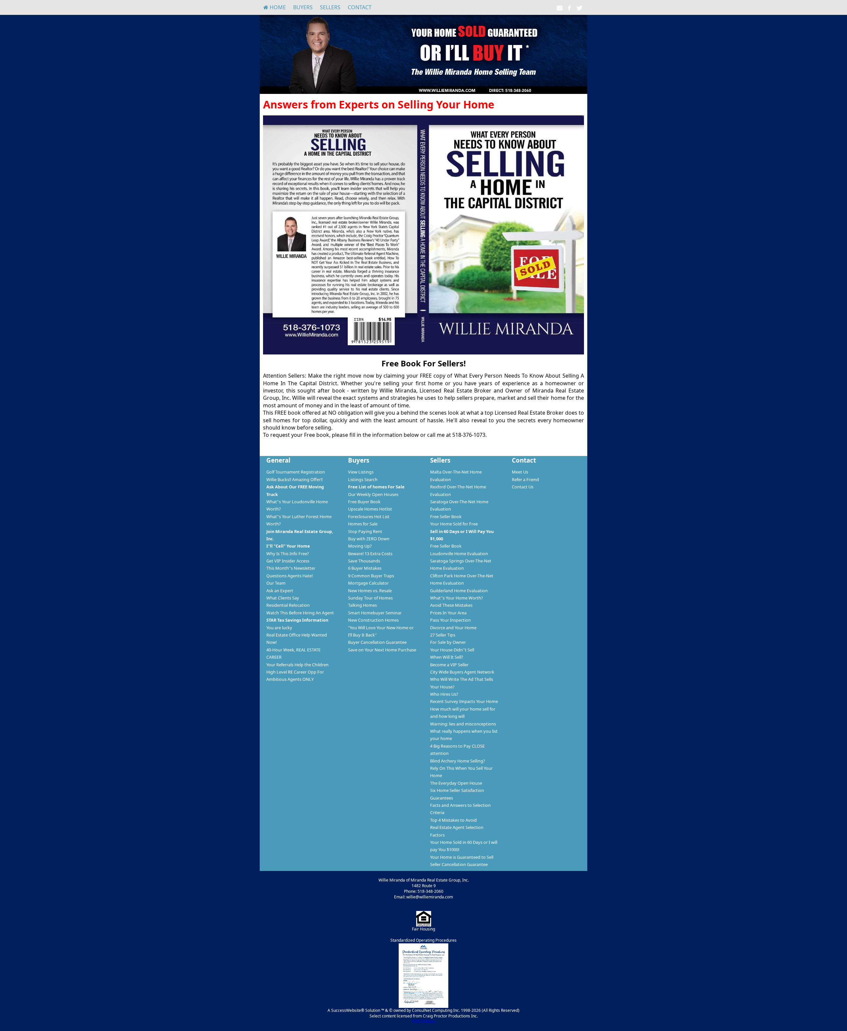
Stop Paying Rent (365, 531)
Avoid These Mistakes (451, 605)
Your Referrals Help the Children (297, 665)
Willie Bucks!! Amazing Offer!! (294, 479)
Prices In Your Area (448, 613)
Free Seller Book (446, 516)
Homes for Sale (363, 524)
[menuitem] (275, 7)
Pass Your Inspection (450, 620)
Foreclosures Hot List (368, 516)
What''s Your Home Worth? (456, 598)
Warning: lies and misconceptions (463, 724)
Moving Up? (360, 546)
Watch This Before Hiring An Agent (300, 613)
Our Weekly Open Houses (373, 494)
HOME (277, 7)
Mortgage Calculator (368, 583)
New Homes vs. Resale (370, 591)
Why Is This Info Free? (287, 554)
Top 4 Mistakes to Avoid (453, 820)
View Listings (361, 472)
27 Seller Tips (442, 635)
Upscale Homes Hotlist (370, 509)
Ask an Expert (279, 591)
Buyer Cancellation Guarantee (377, 642)
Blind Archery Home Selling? (457, 761)
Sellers (330, 7)
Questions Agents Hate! (289, 576)
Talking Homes (362, 605)
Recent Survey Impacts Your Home (464, 701)
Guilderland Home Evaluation (459, 591)
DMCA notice (424, 1021)
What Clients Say (282, 598)
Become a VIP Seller (449, 665)
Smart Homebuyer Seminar (375, 613)
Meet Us (520, 472)
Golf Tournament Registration (295, 472)
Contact (360, 7)
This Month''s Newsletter (290, 568)
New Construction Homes (373, 620)
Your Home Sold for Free (454, 524)
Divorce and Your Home (453, 628)
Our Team (276, 583)
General (278, 460)
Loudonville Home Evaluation (459, 554)
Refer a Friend (525, 479)
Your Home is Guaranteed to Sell (461, 857)
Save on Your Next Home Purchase (382, 650)
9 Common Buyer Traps (371, 576)
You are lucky (279, 628)
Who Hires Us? (444, 694)
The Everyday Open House (456, 783)
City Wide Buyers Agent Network (462, 672)
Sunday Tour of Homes (370, 598)
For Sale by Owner (448, 642)
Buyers (303, 7)
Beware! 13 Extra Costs (370, 554)
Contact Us (522, 487)
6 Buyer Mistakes (364, 568)
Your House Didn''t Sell (452, 650)
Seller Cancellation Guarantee (459, 864)
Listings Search (363, 479)
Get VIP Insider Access (287, 561)
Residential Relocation (288, 605)
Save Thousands (364, 561)
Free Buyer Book (364, 502)
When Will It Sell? (446, 657)
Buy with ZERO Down (368, 539)
